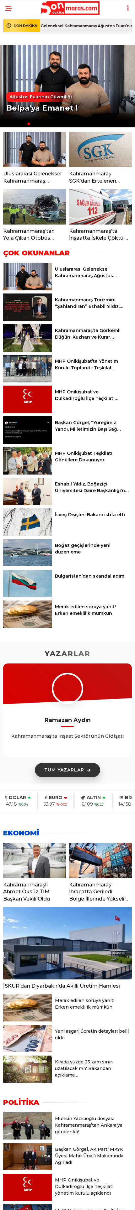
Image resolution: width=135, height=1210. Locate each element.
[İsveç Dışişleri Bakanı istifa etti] (27, 534)
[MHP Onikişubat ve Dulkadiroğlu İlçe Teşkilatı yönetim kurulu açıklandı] (27, 411)
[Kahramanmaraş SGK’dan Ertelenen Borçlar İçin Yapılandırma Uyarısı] (100, 150)
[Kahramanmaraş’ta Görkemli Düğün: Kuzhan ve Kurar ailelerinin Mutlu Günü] (27, 350)
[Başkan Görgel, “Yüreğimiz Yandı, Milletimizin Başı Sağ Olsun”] (27, 442)
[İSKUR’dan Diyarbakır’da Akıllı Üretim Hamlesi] (67, 943)
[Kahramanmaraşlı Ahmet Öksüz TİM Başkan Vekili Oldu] (34, 860)
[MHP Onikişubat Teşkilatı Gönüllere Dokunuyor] (27, 473)
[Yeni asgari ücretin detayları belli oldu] (27, 1050)
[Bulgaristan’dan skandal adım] (27, 595)
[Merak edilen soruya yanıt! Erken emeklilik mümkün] (27, 626)
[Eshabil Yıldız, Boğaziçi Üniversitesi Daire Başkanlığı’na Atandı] (27, 503)
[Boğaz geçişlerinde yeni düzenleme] (27, 565)
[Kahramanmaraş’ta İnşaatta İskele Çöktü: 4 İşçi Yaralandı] (100, 207)
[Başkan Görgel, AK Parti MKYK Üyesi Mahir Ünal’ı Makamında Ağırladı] (27, 1168)
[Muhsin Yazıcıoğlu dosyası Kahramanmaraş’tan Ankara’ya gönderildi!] (27, 1138)
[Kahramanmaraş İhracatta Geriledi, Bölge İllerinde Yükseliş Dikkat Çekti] (100, 860)
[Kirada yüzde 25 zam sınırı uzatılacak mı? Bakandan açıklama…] (27, 1081)
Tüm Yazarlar (64, 770)
